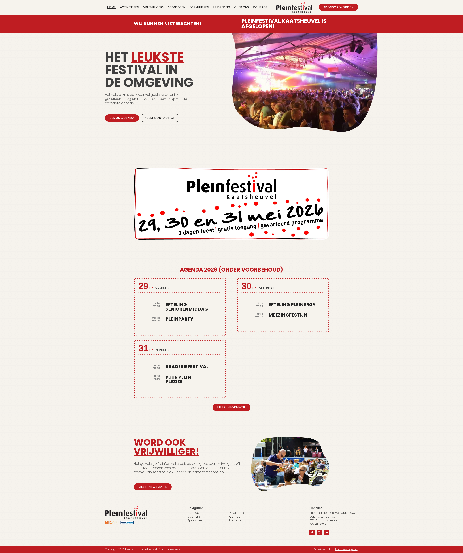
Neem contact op (160, 118)
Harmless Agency (346, 549)
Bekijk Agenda (122, 118)
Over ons (241, 7)
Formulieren (199, 7)
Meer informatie (231, 407)
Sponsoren (176, 7)
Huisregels (221, 7)
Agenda (193, 513)
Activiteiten (129, 7)
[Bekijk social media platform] (312, 532)
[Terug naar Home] (294, 7)
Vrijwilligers (153, 7)
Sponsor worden (338, 7)
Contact (260, 7)
